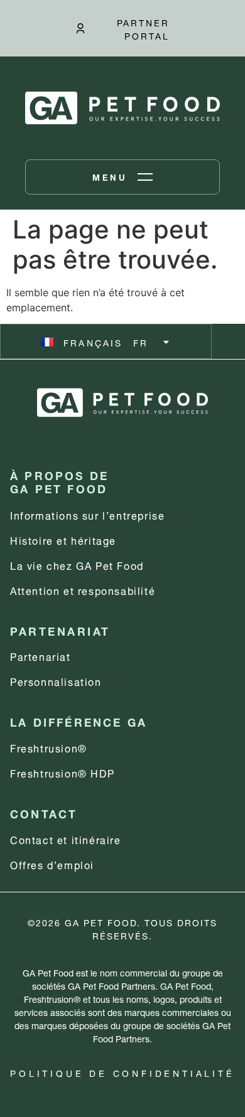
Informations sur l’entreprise (87, 514)
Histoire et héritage (63, 539)
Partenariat (40, 655)
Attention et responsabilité (82, 589)
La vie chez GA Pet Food (77, 564)
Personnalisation (56, 680)
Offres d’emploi (52, 864)
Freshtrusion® (48, 747)
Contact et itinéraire (65, 838)
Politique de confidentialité (122, 1072)
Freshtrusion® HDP (62, 772)
